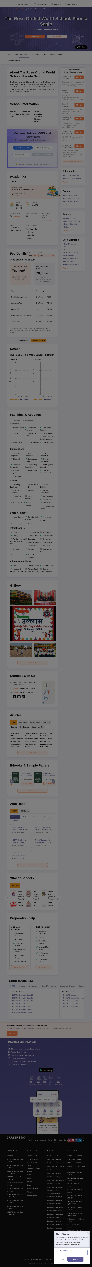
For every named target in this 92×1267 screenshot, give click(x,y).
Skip (64, 1259)
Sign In (75, 1259)
